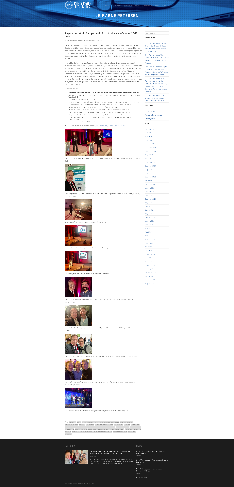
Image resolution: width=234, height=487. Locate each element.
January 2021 (149, 188)
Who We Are (128, 5)
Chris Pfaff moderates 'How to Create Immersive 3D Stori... (149, 470)
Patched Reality (119, 429)
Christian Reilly (69, 424)
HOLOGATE (68, 427)
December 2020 (150, 192)
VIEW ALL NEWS (141, 477)
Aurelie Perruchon (105, 422)
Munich (90, 429)
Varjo (95, 431)
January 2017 (149, 243)
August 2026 (149, 129)
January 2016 (149, 269)
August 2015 (149, 284)
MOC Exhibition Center (81, 429)
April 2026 (148, 136)
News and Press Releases (154, 115)
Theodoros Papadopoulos (85, 431)
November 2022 (150, 181)
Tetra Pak (74, 431)
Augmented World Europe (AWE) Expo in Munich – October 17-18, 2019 (101, 34)
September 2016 (150, 254)
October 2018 (149, 210)
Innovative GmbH (82, 427)
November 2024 (150, 151)
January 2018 (149, 221)
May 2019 (148, 203)
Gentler (133, 424)
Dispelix (97, 424)
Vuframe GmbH (131, 431)
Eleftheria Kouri (118, 424)
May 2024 (148, 158)
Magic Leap (112, 427)
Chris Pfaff (69, 40)
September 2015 (150, 280)
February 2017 (150, 239)
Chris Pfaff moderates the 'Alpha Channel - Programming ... (150, 452)
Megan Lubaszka (69, 429)
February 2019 (150, 206)
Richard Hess (137, 429)
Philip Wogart (129, 429)
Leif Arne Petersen (103, 427)
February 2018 (150, 217)
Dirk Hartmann (90, 424)
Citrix (76, 424)
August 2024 (149, 155)
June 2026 (148, 133)
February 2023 (150, 173)
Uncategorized (97, 40)
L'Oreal (95, 427)
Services (137, 5)
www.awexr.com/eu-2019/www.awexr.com (111, 126)
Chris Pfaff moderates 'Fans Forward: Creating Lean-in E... (152, 461)
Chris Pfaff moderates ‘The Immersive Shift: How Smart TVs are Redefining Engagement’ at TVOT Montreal (110, 452)
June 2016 (148, 258)
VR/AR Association (118, 431)
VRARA (125, 431)
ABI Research (72, 422)
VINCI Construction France (105, 431)
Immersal (74, 427)
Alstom (79, 422)
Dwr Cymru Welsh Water (106, 424)
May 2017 (148, 232)
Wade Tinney (68, 434)
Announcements (150, 111)
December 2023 (150, 166)
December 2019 (150, 199)
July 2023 (148, 170)
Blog (157, 5)
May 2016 (148, 261)
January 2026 (149, 140)
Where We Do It (116, 5)
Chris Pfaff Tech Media (78, 5)
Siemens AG (68, 431)
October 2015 (149, 276)
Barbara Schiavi (115, 422)
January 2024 (149, 162)
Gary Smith (127, 424)
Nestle (94, 429)
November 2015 (150, 272)
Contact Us (165, 5)
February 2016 (150, 265)
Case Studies (148, 5)
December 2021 (150, 184)
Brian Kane (123, 422)
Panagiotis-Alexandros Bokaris (106, 429)
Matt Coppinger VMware (122, 427)
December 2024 (150, 147)
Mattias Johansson (135, 427)
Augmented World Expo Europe (90, 422)
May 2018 (148, 214)
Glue (138, 424)
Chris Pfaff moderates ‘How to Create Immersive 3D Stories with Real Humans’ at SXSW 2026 (156, 98)
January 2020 (149, 195)
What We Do (105, 5)
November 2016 (150, 247)
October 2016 (149, 250)
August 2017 (149, 228)
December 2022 (150, 177)
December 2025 (150, 144)
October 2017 (149, 225)
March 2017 (149, 236)
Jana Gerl (90, 427)
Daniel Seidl (82, 424)
